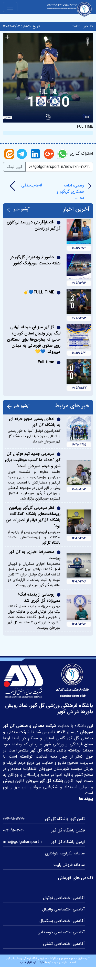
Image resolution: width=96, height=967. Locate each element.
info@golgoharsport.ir (23, 842)
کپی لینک (14, 167)
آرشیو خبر (21, 209)
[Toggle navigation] (10, 7)
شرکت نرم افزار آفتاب (32, 962)
